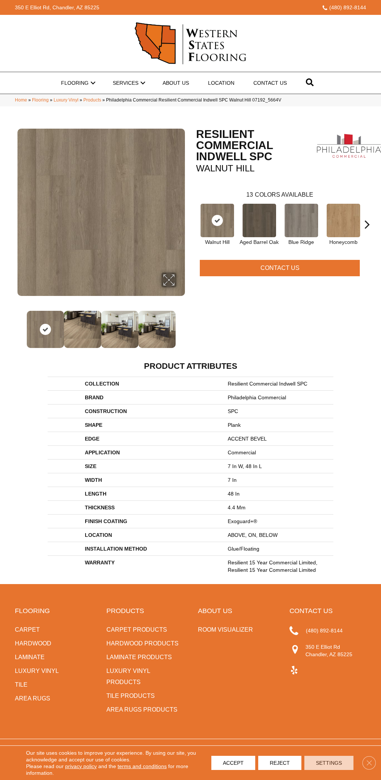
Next (181, 325)
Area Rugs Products (141, 709)
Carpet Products (136, 629)
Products (92, 100)
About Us (176, 83)
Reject (280, 763)
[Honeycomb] (343, 220)
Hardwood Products (142, 643)
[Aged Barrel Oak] (259, 220)
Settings (329, 763)
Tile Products (130, 696)
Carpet (27, 629)
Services (125, 83)
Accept (233, 763)
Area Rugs (32, 698)
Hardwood (33, 643)
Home (21, 100)
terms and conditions (142, 766)
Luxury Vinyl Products (128, 676)
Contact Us (270, 83)
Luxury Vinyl (66, 100)
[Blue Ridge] (301, 220)
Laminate (30, 657)
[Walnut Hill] (217, 220)
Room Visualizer (225, 629)
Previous (21, 325)
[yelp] (294, 670)
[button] (93, 83)
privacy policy (81, 766)
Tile (21, 684)
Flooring (75, 83)
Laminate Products (139, 657)
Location (221, 83)
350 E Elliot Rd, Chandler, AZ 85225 (57, 7)
